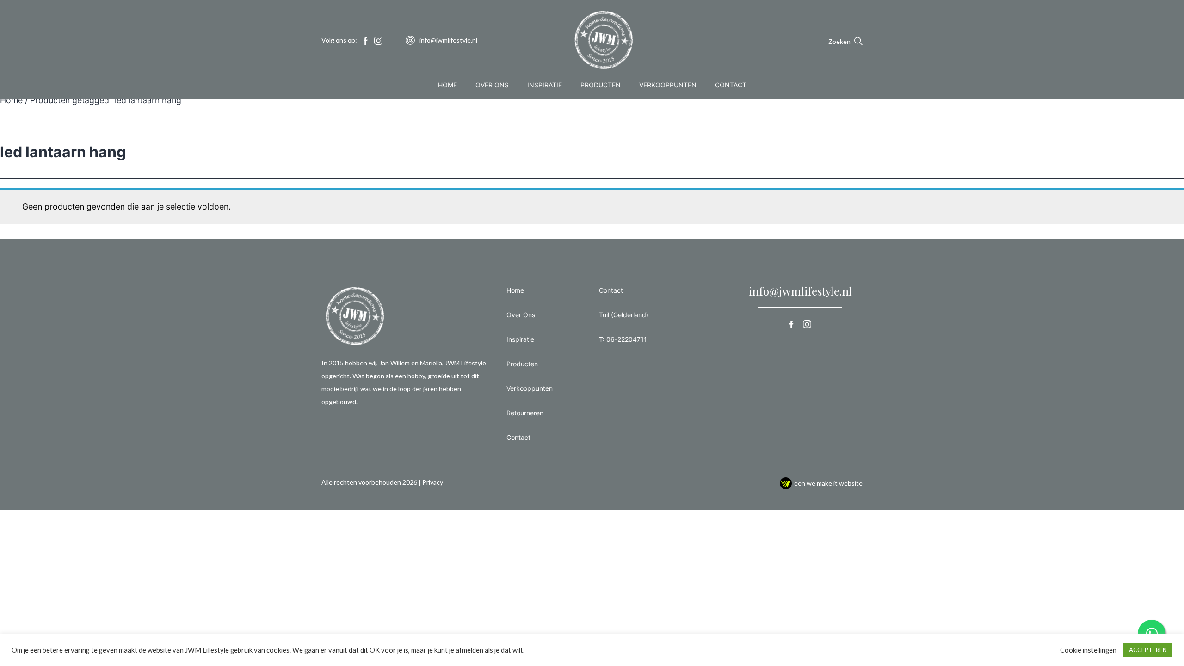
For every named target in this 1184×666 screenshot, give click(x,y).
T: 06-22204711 (623, 339)
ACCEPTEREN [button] (1148, 650)
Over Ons (492, 85)
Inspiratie (544, 85)
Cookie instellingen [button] (1088, 650)
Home (447, 85)
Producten (600, 85)
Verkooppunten (668, 85)
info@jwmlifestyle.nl (800, 291)
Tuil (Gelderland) (623, 315)
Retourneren (524, 413)
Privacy (432, 482)
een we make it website (828, 483)
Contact (730, 85)
